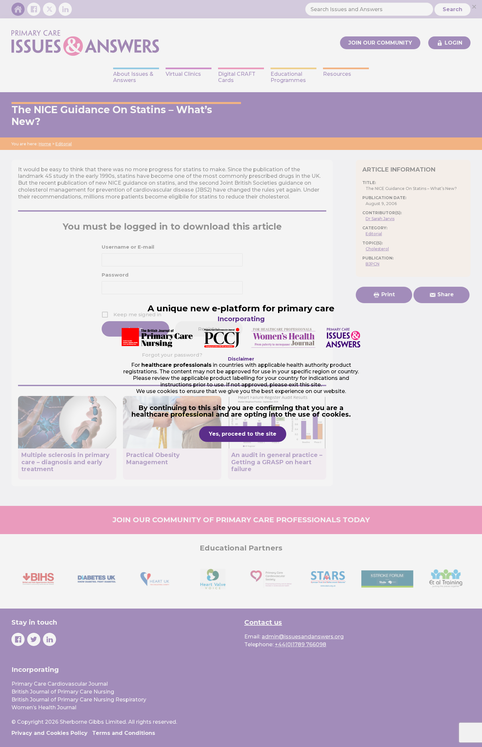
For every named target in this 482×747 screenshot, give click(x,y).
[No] (474, 6)
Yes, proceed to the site (242, 434)
